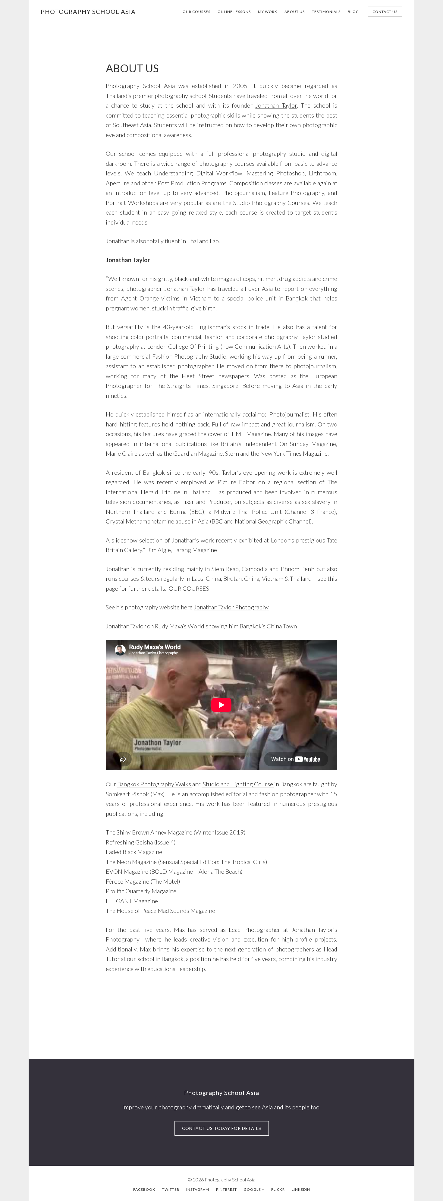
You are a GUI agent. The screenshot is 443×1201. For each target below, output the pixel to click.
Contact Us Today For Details (221, 1128)
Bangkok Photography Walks (154, 784)
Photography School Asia (88, 11)
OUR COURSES (189, 588)
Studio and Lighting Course (238, 784)
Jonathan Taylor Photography (231, 607)
